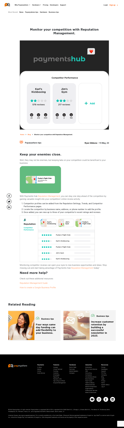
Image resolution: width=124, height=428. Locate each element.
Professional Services (91, 390)
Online (39, 371)
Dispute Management (59, 382)
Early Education (89, 379)
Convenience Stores (90, 377)
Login (106, 5)
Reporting (56, 377)
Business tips (54, 12)
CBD (86, 371)
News (21, 12)
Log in (103, 386)
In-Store (39, 367)
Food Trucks (88, 381)
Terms (103, 382)
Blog (102, 377)
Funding (55, 371)
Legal (102, 379)
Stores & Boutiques (90, 392)
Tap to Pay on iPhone (59, 381)
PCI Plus (103, 373)
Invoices (55, 367)
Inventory (56, 373)
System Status (105, 384)
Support (63, 5)
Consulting (88, 373)
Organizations (89, 388)
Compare (71, 373)
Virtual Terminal (57, 369)
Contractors (88, 375)
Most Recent (13, 12)
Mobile (39, 369)
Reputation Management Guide (34, 283)
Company (104, 375)
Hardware (43, 12)
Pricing (45, 5)
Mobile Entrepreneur (91, 386)
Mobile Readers (73, 371)
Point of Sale (72, 367)
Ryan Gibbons (91, 143)
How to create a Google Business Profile (38, 287)
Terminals (72, 369)
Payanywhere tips (31, 12)
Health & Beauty (89, 382)
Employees (56, 375)
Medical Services (90, 384)
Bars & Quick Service (91, 369)
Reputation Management (49, 196)
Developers (54, 5)
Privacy (103, 381)
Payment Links (57, 379)
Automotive (88, 367)
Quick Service (41, 373)
